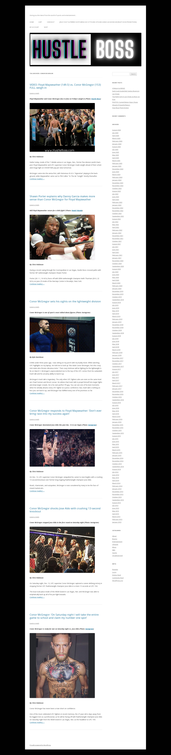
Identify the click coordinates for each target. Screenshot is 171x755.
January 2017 (116, 389)
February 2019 (117, 319)
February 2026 (117, 141)
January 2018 (116, 355)
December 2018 (117, 325)
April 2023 (115, 200)
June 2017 (115, 375)
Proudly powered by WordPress (40, 745)
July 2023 (115, 194)
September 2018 (118, 333)
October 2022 (117, 213)
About (114, 536)
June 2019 (115, 308)
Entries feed (116, 575)
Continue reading (37, 179)
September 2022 (118, 216)
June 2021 (115, 250)
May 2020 (115, 277)
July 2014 (115, 472)
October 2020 (117, 263)
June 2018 (115, 341)
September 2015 (118, 433)
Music (114, 547)
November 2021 (117, 238)
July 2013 (115, 505)
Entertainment (117, 542)
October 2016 (117, 397)
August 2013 (116, 503)
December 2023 (117, 183)
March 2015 (116, 450)
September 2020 (118, 266)
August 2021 (116, 244)
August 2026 (116, 130)
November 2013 (117, 494)
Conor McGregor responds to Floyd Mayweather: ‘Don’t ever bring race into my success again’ (66, 412)
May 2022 (115, 225)
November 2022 (117, 211)
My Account (34, 27)
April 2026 (115, 136)
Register (115, 569)
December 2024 (117, 169)
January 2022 (116, 233)
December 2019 (117, 291)
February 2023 (117, 202)
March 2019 (116, 316)
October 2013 (117, 497)
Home (32, 22)
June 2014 (115, 475)
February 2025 (117, 163)
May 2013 (115, 511)
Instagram (92, 425)
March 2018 (116, 350)
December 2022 (117, 208)
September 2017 (118, 366)
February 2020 (117, 286)
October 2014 (117, 464)
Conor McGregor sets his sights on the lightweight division (65, 301)
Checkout (50, 22)
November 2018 (117, 327)
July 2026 (115, 133)
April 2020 (115, 280)
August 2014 (116, 469)
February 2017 (117, 386)
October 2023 (117, 188)
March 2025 (116, 161)
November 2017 (117, 361)
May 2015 (115, 444)
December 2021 (117, 236)
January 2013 (116, 522)
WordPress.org (117, 581)
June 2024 (115, 172)
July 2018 (115, 339)
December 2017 (117, 358)
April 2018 (115, 347)
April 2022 (115, 227)
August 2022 (116, 219)
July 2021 (115, 247)
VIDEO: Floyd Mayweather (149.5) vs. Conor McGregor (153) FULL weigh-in (65, 86)
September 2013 (118, 500)
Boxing (114, 539)
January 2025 (116, 166)
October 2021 (117, 241)
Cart (40, 22)
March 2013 (116, 517)
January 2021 (116, 258)
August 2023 (116, 191)
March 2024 (116, 174)
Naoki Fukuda (77, 210)
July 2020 (115, 272)
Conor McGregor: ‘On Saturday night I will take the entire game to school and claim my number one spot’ (64, 616)
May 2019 (115, 311)
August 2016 (116, 403)
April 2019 (115, 314)
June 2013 (115, 508)
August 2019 (116, 302)
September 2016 (118, 400)
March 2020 (116, 283)
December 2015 (117, 425)
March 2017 (116, 383)
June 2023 (115, 197)
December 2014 (117, 458)
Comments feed (118, 578)
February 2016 (117, 419)
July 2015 (115, 439)
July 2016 (115, 405)
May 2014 (115, 478)
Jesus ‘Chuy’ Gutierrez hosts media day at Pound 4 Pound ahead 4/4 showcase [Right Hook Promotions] (98, 22)
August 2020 (116, 269)
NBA (113, 550)
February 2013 (117, 519)
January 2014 (116, 489)
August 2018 (116, 336)
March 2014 (116, 483)
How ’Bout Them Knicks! (120, 108)
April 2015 (115, 447)
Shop (46, 27)
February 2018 (117, 352)
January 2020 (116, 289)
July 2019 (115, 305)
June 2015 (115, 441)
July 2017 (115, 372)
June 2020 (115, 275)
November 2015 (117, 428)
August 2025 (116, 147)
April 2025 (115, 158)
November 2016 (117, 394)
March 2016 (116, 416)
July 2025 (115, 149)
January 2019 (116, 322)
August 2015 (116, 436)
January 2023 (116, 205)
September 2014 (118, 467)
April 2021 (115, 252)
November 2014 (117, 461)
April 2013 (115, 514)
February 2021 (117, 255)
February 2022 (117, 230)
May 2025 (115, 155)
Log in (114, 572)
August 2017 (116, 369)
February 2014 (117, 486)
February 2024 (117, 177)
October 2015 (117, 430)
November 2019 (117, 294)
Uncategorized (117, 556)
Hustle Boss (95, 99)
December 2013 (117, 492)
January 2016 (116, 422)
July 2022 (115, 222)
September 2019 (118, 300)
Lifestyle (115, 544)
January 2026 (116, 144)
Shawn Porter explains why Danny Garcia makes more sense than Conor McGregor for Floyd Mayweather (62, 197)
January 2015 (116, 455)
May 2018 (115, 344)
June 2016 (115, 408)
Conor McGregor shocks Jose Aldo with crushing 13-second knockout (65, 510)
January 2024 (116, 180)
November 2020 (117, 261)
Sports (114, 553)
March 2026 (116, 138)
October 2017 (117, 364)
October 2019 (117, 297)
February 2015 (117, 453)
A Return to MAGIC (118, 88)
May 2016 (115, 411)
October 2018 (117, 330)
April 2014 (115, 480)
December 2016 (117, 391)
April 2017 (115, 380)
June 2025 (115, 152)
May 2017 (115, 378)
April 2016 (115, 414)
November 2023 (117, 186)
